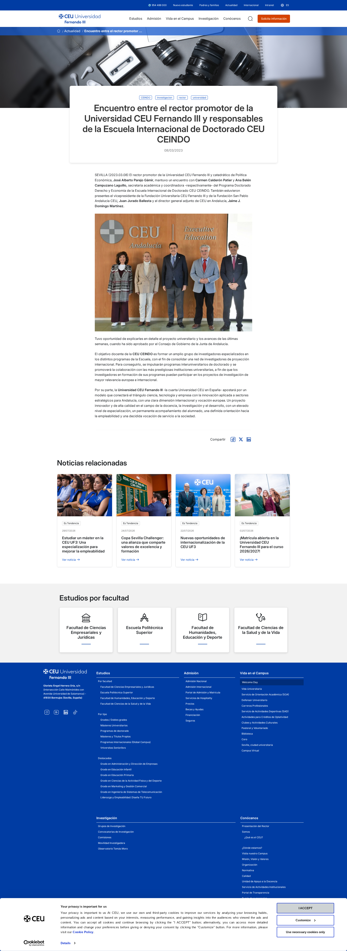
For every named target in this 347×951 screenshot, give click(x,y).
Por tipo (102, 714)
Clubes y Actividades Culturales (260, 722)
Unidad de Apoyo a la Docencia (259, 881)
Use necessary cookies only (305, 932)
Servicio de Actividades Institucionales (264, 886)
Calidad (246, 875)
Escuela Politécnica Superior (116, 692)
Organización (249, 864)
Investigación (106, 818)
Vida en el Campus (254, 673)
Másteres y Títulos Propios (115, 736)
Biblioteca (247, 733)
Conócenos (249, 818)
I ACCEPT (305, 908)
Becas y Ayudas (194, 709)
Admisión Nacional (196, 681)
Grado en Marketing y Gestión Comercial (123, 786)
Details (65, 943)
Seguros (190, 720)
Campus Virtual (250, 750)
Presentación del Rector (255, 826)
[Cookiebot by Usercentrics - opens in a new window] (34, 943)
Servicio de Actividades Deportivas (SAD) (265, 711)
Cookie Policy (83, 932)
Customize (303, 920)
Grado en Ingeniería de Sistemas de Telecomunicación (131, 791)
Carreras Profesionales (255, 705)
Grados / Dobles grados (113, 719)
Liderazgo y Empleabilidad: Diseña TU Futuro (125, 797)
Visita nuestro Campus (254, 853)
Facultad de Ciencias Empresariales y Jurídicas (127, 686)
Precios (190, 703)
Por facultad (105, 681)
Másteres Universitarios (114, 725)
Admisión (191, 673)
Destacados (104, 758)
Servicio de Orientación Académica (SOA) (265, 694)
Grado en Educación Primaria (117, 775)
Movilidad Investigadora (111, 842)
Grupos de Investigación (111, 826)
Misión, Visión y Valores (255, 859)
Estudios (103, 673)
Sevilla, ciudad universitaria (257, 744)
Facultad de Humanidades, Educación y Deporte (127, 698)
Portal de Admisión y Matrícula (203, 692)
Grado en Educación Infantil (116, 769)
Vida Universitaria (252, 688)
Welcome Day (250, 682)
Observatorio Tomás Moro (113, 848)
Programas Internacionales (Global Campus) (125, 742)
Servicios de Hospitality (199, 698)
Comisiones (104, 837)
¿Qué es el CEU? (253, 837)
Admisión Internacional (198, 686)
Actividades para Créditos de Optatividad (265, 716)
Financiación (193, 714)
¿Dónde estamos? (252, 847)
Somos (246, 831)
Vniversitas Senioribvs (113, 747)
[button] (284, 5)
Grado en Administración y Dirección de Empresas (128, 763)
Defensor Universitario (254, 700)
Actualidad (72, 31)
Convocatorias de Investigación (116, 831)
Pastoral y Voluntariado (255, 728)
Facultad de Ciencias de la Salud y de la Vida (125, 703)
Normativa (248, 870)
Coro (244, 739)
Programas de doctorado (114, 730)
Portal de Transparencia (255, 892)
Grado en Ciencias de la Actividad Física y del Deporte (131, 780)
